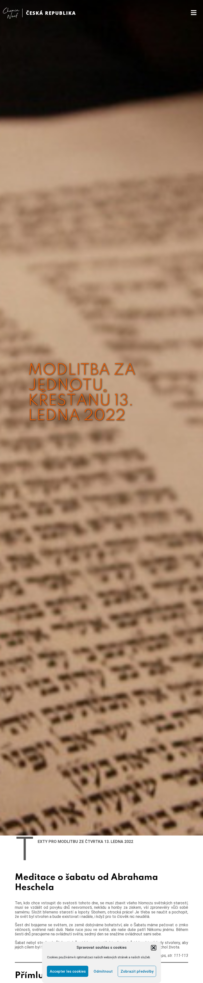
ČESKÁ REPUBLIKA (51, 13)
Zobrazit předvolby (137, 971)
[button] (153, 947)
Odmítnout (103, 971)
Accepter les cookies (68, 971)
